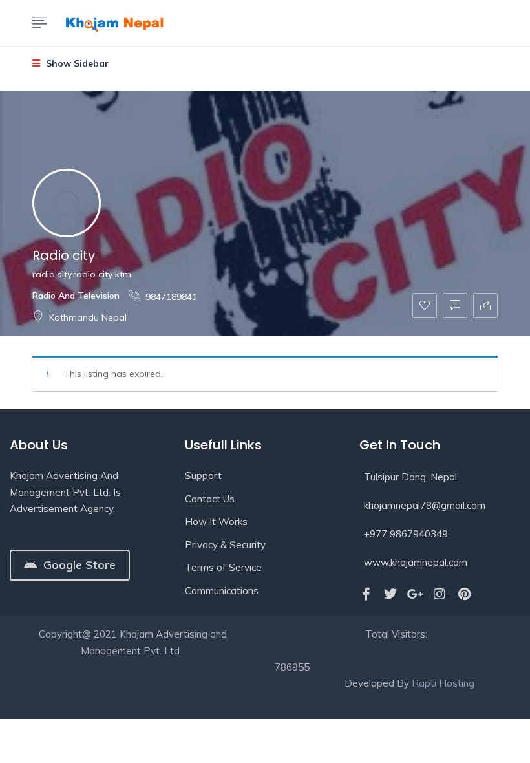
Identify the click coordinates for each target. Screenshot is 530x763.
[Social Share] (485, 305)
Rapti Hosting (443, 683)
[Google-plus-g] (414, 594)
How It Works (216, 521)
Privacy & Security (225, 545)
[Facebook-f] (365, 594)
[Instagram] (439, 594)
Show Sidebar (76, 63)
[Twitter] (390, 594)
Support (203, 475)
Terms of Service (223, 567)
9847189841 (171, 297)
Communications (222, 591)
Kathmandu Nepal (88, 317)
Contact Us (210, 499)
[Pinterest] (464, 594)
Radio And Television (76, 295)
